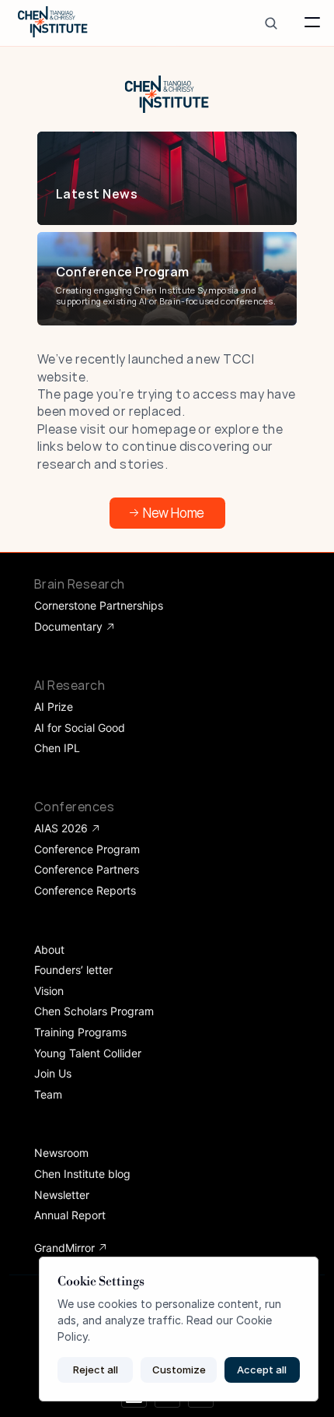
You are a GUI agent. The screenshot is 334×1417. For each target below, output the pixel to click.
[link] (163, 193)
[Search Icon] (270, 23)
